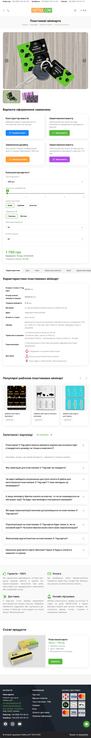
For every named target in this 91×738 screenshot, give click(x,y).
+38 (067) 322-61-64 (20, 1)
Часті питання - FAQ (41, 702)
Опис (37, 270)
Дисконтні (9, 420)
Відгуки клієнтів (39, 698)
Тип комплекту (13, 177)
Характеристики (13, 270)
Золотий (32, 205)
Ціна (27, 270)
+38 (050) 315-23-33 (49, 1)
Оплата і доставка (40, 712)
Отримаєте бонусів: (14, 259)
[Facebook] (5, 724)
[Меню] (4, 10)
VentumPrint (83, 735)
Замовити (55, 661)
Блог (34, 709)
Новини (36, 705)
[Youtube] (19, 724)
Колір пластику (13, 201)
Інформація (38, 690)
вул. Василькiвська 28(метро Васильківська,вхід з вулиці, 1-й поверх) (13, 705)
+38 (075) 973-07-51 (20, 718)
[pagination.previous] (7, 61)
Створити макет (19, 133)
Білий (10, 205)
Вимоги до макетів (53, 270)
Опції (68, 270)
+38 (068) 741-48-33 (19, 715)
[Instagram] (12, 724)
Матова (23, 216)
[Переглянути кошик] (75, 10)
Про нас (36, 694)
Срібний (20, 205)
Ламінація (10, 211)
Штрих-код (11, 234)
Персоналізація (13, 222)
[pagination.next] (84, 61)
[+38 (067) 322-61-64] (8, 10)
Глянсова (11, 216)
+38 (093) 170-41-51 (76, 1)
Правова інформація (41, 716)
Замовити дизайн (19, 159)
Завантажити (61, 133)
